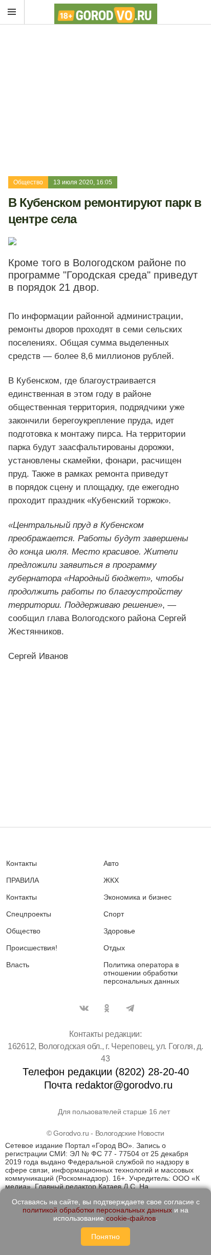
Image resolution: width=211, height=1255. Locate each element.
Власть (17, 965)
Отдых (114, 948)
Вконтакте (84, 1008)
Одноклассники (107, 1008)
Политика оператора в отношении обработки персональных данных (141, 973)
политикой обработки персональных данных (97, 1210)
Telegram (130, 1008)
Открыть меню (12, 12)
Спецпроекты (28, 914)
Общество (28, 182)
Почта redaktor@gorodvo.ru (108, 1085)
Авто (111, 863)
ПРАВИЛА (22, 880)
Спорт (113, 914)
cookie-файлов (131, 1218)
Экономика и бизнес (137, 897)
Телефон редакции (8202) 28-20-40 (106, 1071)
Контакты (21, 863)
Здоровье (119, 931)
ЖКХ (111, 880)
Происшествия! (31, 948)
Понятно (105, 1236)
